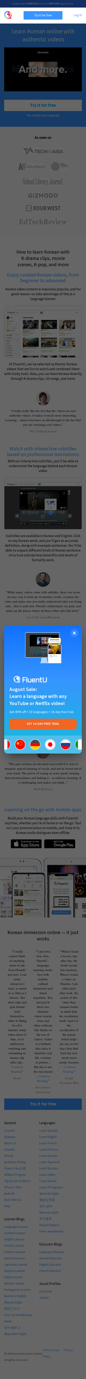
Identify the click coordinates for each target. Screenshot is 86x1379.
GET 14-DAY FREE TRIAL (43, 724)
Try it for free (43, 15)
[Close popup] (74, 633)
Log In (78, 15)
